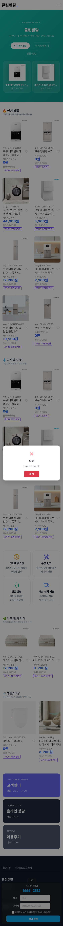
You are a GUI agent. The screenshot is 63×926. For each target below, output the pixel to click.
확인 (31, 474)
